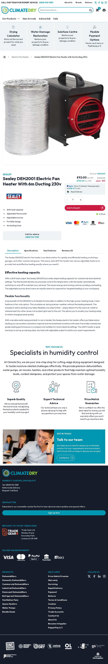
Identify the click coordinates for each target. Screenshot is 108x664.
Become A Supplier (57, 623)
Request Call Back (10, 490)
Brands (79, 2)
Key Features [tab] (50, 250)
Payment (52, 592)
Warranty (53, 580)
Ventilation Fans (10, 600)
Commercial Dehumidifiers (15, 584)
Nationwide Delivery (11, 487)
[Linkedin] (102, 2)
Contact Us (53, 615)
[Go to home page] (4, 57)
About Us (68, 2)
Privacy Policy (55, 608)
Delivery (88, 2)
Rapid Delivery (55, 588)
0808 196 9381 (46, 2)
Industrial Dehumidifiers (14, 588)
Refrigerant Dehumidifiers (15, 596)
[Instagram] (106, 2)
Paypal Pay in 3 (55, 627)
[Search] (90, 10)
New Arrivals (29, 18)
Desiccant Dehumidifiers (14, 592)
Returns (52, 596)
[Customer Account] (104, 10)
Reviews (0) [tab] (67, 250)
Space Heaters (9, 604)
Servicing (53, 584)
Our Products (9, 18)
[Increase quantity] (80, 200)
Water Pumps (8, 608)
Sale (55, 18)
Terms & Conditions (57, 600)
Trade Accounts (56, 612)
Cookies (52, 604)
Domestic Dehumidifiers (14, 580)
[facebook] (99, 2)
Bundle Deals (8, 612)
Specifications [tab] (31, 250)
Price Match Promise (58, 576)
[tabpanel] (54, 294)
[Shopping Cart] (97, 10)
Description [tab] (13, 250)
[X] (95, 2)
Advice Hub (44, 18)
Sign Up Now (54, 513)
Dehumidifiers (9, 576)
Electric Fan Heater (20, 57)
